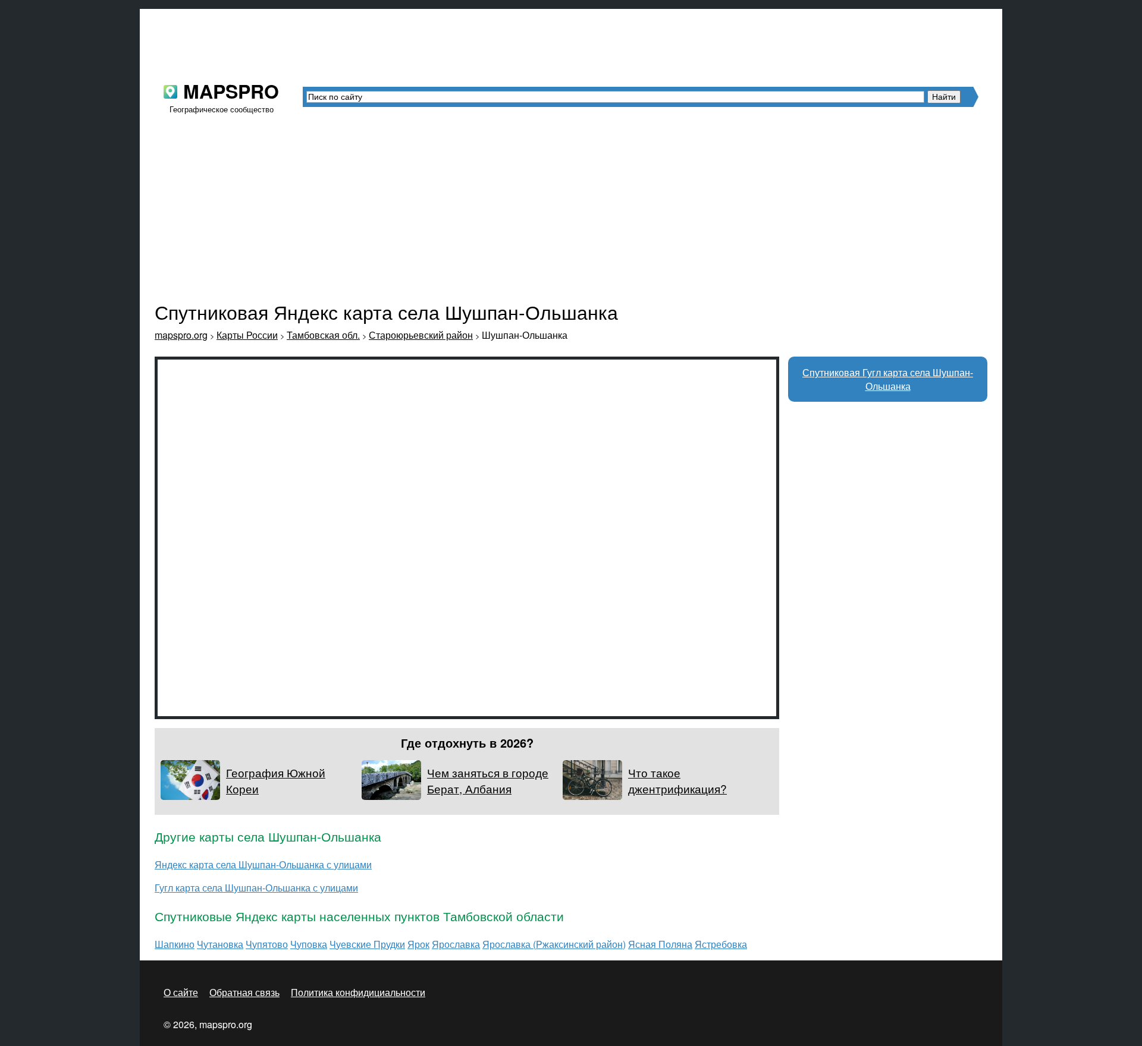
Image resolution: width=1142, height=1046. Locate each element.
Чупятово (267, 944)
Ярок (418, 944)
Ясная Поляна (660, 944)
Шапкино (174, 944)
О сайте (181, 992)
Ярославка (456, 944)
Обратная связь (244, 992)
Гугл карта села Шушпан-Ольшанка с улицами (256, 887)
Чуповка (308, 944)
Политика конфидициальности (358, 992)
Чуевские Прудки (367, 944)
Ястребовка (721, 944)
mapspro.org (181, 335)
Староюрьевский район (421, 335)
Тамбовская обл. (323, 335)
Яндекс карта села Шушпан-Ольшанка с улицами (263, 864)
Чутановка (220, 944)
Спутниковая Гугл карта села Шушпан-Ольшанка (887, 379)
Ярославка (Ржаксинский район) (554, 944)
